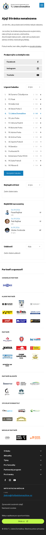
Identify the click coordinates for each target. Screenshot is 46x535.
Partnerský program (12, 470)
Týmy (6, 460)
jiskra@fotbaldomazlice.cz (18, 495)
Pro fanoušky (9, 465)
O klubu (7, 451)
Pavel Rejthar (16, 212)
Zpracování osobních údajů (12, 504)
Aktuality (8, 456)
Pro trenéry (9, 474)
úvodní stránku (35, 46)
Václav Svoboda (18, 230)
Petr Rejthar (16, 221)
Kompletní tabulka (14, 173)
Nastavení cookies (9, 508)
